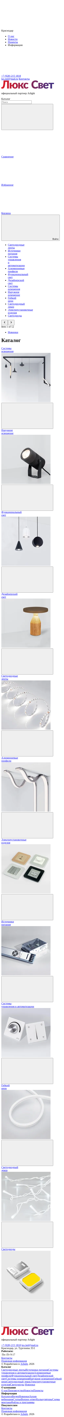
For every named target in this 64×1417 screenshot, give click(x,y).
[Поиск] (27, 117)
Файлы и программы (22, 1402)
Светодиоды (15, 315)
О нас (11, 36)
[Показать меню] (27, 416)
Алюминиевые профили (16, 270)
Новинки (13, 332)
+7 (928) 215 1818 (11, 1345)
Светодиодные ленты (13, 1369)
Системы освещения (14, 287)
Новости (13, 39)
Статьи (17, 1399)
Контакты (24, 78)
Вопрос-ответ (28, 1399)
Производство (16, 1390)
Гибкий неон (12, 299)
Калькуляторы (44, 1399)
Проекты (13, 42)
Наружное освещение (14, 293)
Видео (15, 1396)
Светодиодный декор (19, 1381)
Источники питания (14, 252)
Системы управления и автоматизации (29, 1371)
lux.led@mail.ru (29, 1345)
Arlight (24, 1364)
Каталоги (6, 1396)
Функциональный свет (24, 1375)
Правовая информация (14, 1361)
